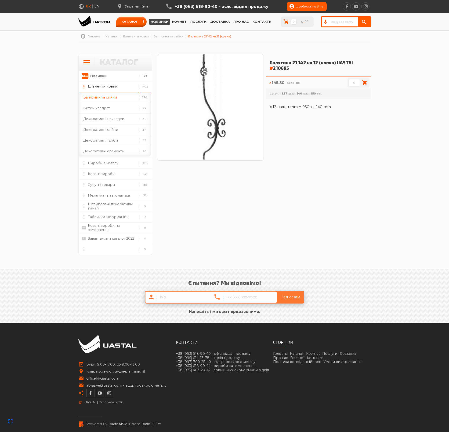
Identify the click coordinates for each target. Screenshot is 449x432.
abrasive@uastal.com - (126, 386)
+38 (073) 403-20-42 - (222, 370)
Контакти (262, 21)
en (96, 6)
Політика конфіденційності (297, 362)
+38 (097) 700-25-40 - (215, 362)
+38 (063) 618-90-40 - (221, 6)
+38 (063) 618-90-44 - (215, 366)
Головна (280, 353)
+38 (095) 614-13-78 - (208, 358)
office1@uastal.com (102, 379)
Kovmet (179, 21)
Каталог (130, 21)
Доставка (220, 21)
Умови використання (342, 362)
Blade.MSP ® (119, 424)
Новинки (160, 22)
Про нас (241, 21)
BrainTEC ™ (151, 424)
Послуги (198, 21)
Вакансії (297, 358)
